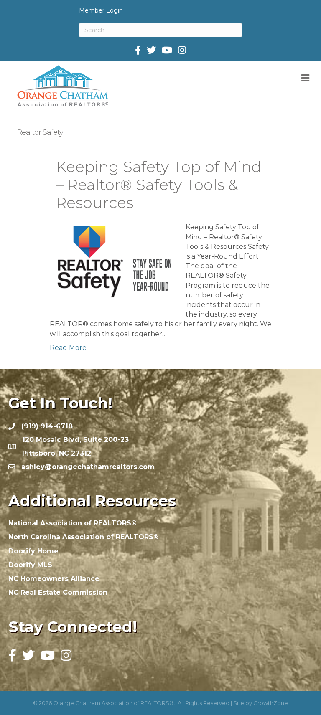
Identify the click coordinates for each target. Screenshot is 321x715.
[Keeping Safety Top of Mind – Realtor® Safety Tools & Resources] (112, 264)
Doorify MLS (30, 565)
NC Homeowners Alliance (53, 579)
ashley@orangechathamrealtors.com (88, 467)
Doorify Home (33, 551)
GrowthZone (270, 703)
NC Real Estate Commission (57, 592)
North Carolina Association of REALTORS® (83, 537)
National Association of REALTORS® (72, 523)
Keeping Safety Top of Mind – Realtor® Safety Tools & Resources (158, 184)
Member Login (101, 10)
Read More (68, 348)
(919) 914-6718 (47, 426)
